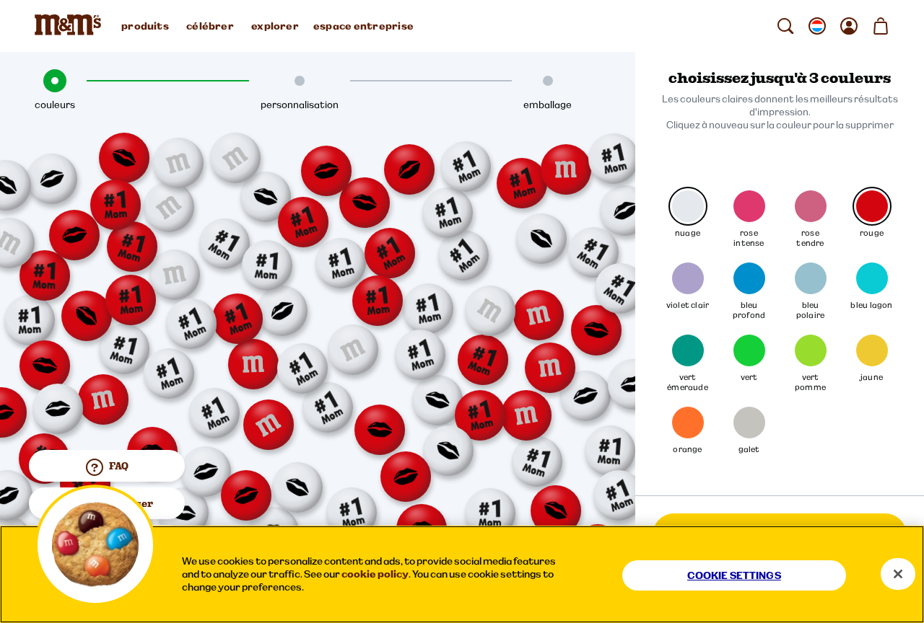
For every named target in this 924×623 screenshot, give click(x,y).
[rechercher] (785, 26)
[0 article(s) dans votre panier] (880, 26)
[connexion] (848, 26)
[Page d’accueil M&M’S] (71, 26)
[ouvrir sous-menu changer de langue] (817, 26)
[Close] (898, 574)
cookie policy (375, 574)
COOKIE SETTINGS (734, 575)
